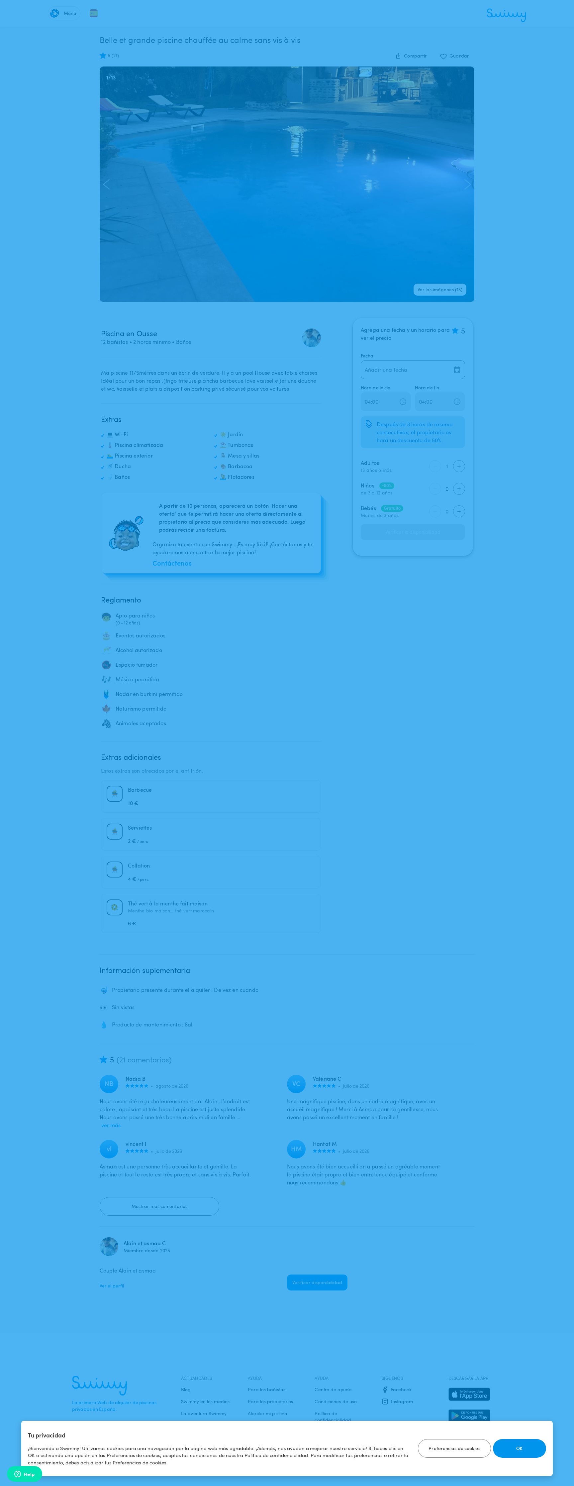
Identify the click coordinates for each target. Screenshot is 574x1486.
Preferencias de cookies (454, 1448)
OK (519, 1448)
